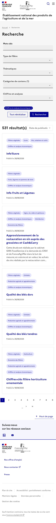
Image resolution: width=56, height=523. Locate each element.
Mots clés (7, 43)
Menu (53, 3)
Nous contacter (11, 467)
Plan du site (7, 490)
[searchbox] (6, 61)
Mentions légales (9, 496)
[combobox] (28, 60)
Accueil (5, 27)
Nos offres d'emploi (13, 459)
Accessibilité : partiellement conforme (34, 490)
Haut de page (46, 416)
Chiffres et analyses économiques (17, 108)
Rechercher (40, 114)
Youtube (12, 435)
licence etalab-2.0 (14, 515)
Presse (7, 474)
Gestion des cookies (11, 501)
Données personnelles (31, 496)
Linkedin (4, 435)
